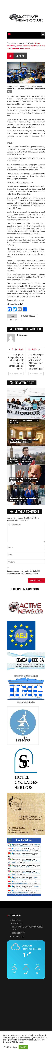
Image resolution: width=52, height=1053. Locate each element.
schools (14, 320)
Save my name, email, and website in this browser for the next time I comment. (24, 572)
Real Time (23, 894)
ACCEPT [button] (23, 1047)
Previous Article (17, 349)
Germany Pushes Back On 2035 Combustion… (24, 845)
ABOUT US (17, 923)
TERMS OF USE (18, 936)
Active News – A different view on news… (22, 882)
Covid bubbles (28, 316)
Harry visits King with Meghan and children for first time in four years (24, 479)
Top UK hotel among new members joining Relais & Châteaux (24, 441)
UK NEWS (20, 56)
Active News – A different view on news (20, 855)
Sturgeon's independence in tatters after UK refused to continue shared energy (15, 361)
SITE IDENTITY (18, 933)
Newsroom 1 (23, 335)
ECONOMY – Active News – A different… (21, 867)
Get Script (16, 894)
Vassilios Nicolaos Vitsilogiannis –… (23, 887)
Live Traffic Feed (24, 840)
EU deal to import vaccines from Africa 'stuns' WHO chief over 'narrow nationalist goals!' (37, 361)
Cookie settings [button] (10, 1047)
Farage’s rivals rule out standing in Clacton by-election (24, 499)
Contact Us (16, 920)
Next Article (33, 349)
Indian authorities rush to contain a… (19, 850)
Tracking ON (31, 894)
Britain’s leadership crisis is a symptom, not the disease (22, 460)
